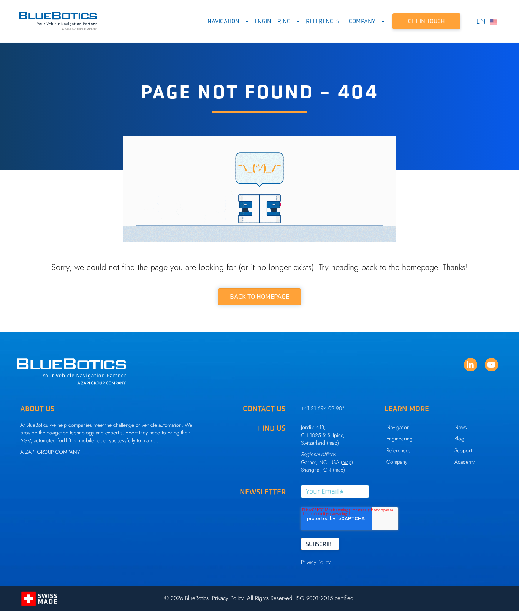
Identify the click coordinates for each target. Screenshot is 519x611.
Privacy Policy (316, 562)
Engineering (273, 21)
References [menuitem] (398, 450)
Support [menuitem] (463, 450)
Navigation (223, 21)
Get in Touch (426, 21)
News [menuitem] (460, 427)
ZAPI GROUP (39, 452)
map (346, 462)
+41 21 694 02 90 (321, 408)
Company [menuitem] (396, 462)
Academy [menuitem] (464, 462)
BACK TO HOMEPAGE (259, 296)
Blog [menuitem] (459, 438)
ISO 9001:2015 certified (324, 598)
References (322, 21)
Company (362, 21)
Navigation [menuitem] (398, 427)
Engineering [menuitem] (399, 438)
